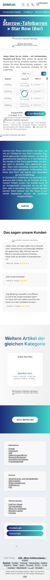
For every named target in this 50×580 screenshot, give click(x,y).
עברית (44, 565)
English (15, 563)
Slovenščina (34, 563)
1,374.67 (36, 84)
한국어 (38, 565)
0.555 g (7, 84)
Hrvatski (39, 567)
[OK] (25, 577)
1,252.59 (36, 105)
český (22, 565)
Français (23, 563)
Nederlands (22, 567)
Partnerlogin (15, 533)
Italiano (44, 563)
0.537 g (7, 91)
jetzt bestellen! (25, 420)
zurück (25, 206)
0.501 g (7, 105)
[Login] (28, 4)
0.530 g (7, 98)
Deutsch (6, 563)
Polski (15, 565)
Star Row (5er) (25, 373)
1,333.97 (36, 91)
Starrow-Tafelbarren (25, 23)
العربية (31, 567)
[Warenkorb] (37, 4)
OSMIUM (9, 4)
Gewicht (8, 79)
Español (7, 565)
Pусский (29, 565)
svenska (11, 567)
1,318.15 (36, 98)
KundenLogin (15, 528)
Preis (37, 79)
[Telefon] (33, 4)
